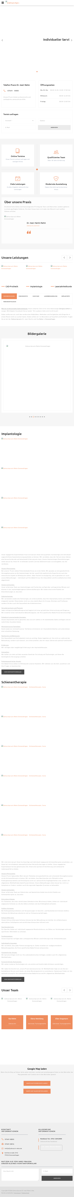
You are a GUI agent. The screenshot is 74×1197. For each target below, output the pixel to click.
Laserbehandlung (50, 296)
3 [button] (33, 416)
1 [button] (29, 416)
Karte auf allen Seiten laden (37, 1091)
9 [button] (44, 416)
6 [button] (38, 416)
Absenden (54, 127)
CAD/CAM (36, 296)
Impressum (17, 1193)
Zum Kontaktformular (12, 672)
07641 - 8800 (13, 91)
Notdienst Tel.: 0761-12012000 (51, 1139)
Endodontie (23, 296)
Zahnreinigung (9, 296)
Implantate (65, 296)
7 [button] (40, 416)
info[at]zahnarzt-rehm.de (13, 1148)
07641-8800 (9, 1139)
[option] (37, 375)
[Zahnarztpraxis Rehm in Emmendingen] (12, 2)
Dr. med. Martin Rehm (51, 1146)
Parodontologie (9, 301)
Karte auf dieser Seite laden (37, 1083)
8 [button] (42, 416)
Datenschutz (25, 1193)
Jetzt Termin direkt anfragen (59, 46)
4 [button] (35, 416)
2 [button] (31, 416)
